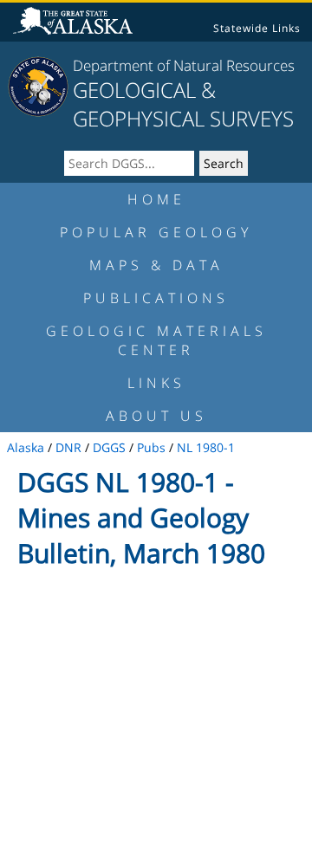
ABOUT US (156, 415)
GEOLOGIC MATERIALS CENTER (156, 340)
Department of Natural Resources (184, 65)
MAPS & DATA (156, 265)
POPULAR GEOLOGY (156, 232)
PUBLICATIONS (156, 297)
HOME (156, 199)
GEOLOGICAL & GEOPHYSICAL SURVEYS (183, 104)
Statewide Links (257, 28)
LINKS (156, 382)
